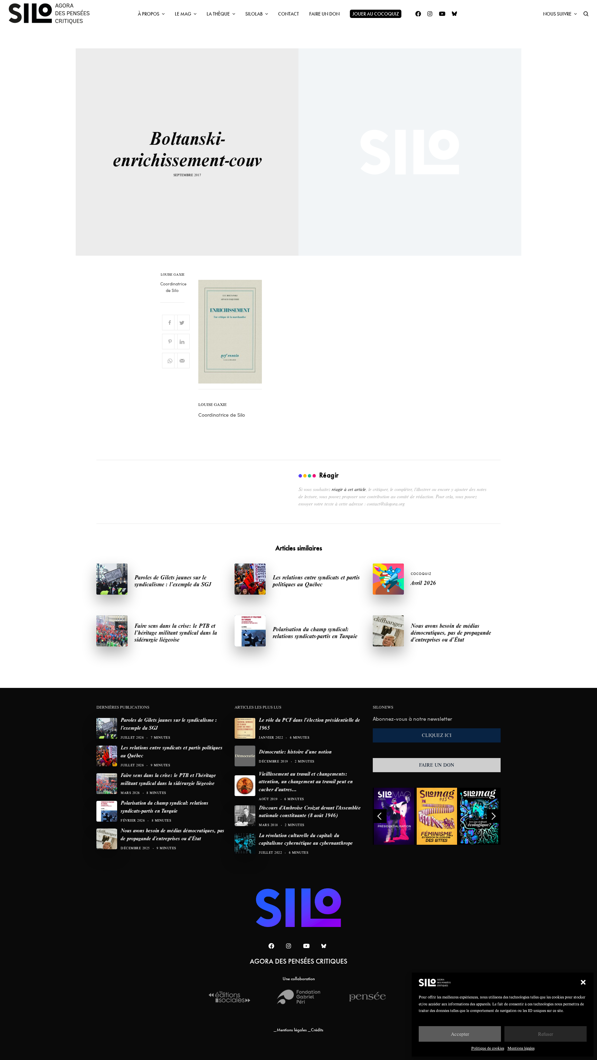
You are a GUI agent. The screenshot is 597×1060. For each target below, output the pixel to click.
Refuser (545, 1034)
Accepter (460, 1034)
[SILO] (52, 13)
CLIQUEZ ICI (437, 735)
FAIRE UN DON (436, 765)
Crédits (317, 1030)
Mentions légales (521, 1048)
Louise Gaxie (172, 274)
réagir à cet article (349, 489)
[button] (583, 982)
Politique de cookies (487, 1048)
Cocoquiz (421, 573)
